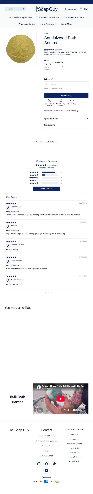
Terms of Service (74, 461)
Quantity (59, 62)
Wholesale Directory (74, 443)
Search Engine (74, 448)
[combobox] (15, 9)
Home (46, 33)
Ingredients (49, 125)
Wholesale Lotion (26, 24)
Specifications (51, 118)
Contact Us (74, 439)
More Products (47, 24)
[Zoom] (21, 49)
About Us (74, 435)
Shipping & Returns (74, 457)
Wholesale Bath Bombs (48, 17)
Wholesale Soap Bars (74, 17)
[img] (11, 204)
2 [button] (45, 293)
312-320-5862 (49, 436)
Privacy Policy (75, 452)
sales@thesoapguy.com (48, 441)
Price (46, 60)
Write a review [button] (46, 189)
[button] (49, 50)
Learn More (67, 24)
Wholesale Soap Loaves (20, 17)
